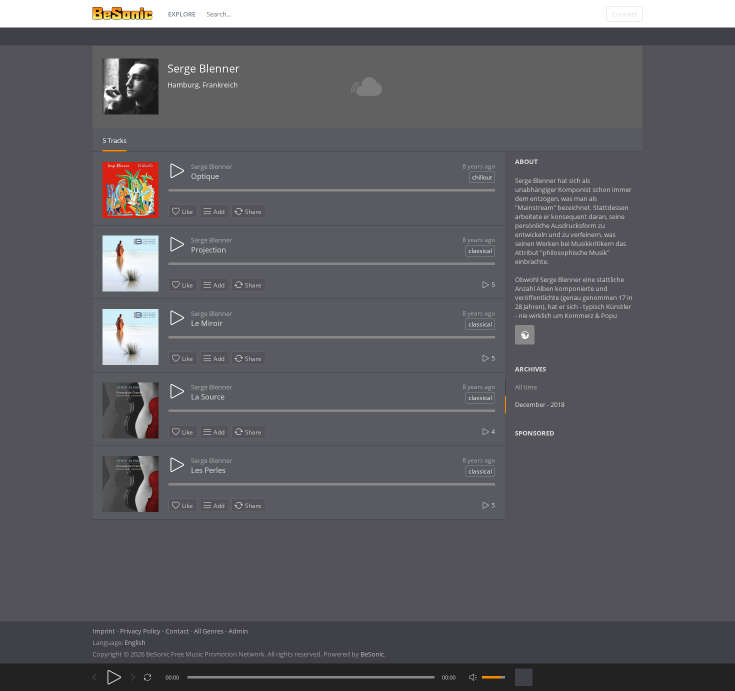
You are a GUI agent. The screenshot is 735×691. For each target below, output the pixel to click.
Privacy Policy (140, 631)
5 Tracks (114, 140)
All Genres (209, 631)
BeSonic (372, 654)
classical (480, 250)
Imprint (103, 631)
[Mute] (473, 677)
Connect (624, 14)
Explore (182, 14)
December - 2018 (539, 404)
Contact (177, 631)
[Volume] (493, 677)
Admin (238, 631)
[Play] (114, 677)
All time (526, 387)
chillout (482, 177)
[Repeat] (148, 677)
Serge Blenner (204, 68)
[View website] (524, 334)
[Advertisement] (564, 526)
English (135, 642)
